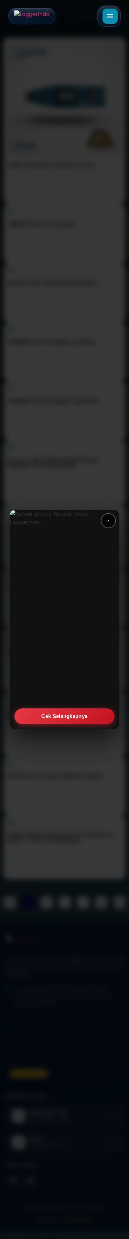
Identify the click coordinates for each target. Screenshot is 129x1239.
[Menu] (110, 16)
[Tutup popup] (108, 520)
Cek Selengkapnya (65, 716)
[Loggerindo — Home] (32, 16)
